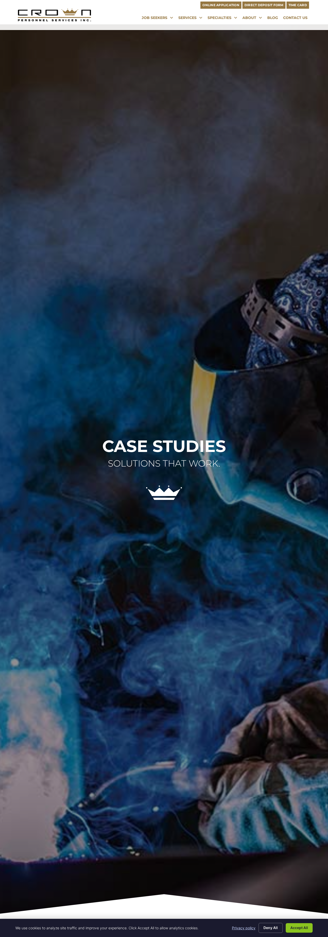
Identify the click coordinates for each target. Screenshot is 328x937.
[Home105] (164, 498)
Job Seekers (159, 19)
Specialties (224, 19)
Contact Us (296, 19)
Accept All (299, 927)
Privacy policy (243, 928)
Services (191, 19)
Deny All (270, 927)
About (253, 19)
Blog (274, 19)
